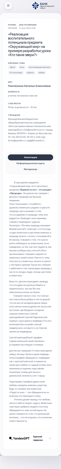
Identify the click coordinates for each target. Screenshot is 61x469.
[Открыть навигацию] (8, 5)
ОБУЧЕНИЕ (12, 28)
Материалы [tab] (30, 169)
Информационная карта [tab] (30, 163)
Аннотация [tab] (30, 157)
